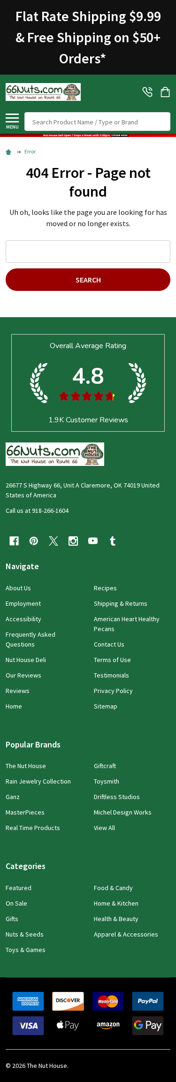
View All (104, 827)
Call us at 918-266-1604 (37, 510)
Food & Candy (113, 888)
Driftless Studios (117, 796)
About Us (18, 588)
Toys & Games (26, 949)
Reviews (18, 690)
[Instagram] (73, 541)
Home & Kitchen (116, 903)
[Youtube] (92, 541)
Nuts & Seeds (25, 934)
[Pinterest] (33, 541)
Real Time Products (33, 827)
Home (14, 706)
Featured (18, 888)
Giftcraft (105, 766)
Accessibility (23, 619)
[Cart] (166, 92)
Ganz (13, 796)
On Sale (16, 903)
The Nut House (26, 766)
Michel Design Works (123, 812)
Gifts (12, 918)
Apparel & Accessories (126, 934)
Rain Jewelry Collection (38, 781)
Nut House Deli (26, 659)
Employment (23, 603)
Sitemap (105, 706)
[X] (53, 541)
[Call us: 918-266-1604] (147, 92)
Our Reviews (23, 675)
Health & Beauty (116, 918)
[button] (88, 135)
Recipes (105, 588)
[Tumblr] (112, 541)
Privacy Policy (113, 690)
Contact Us (109, 644)
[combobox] (97, 121)
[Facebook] (14, 541)
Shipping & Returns (120, 603)
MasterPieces (25, 812)
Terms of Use (112, 659)
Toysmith (106, 781)
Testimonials (111, 675)
